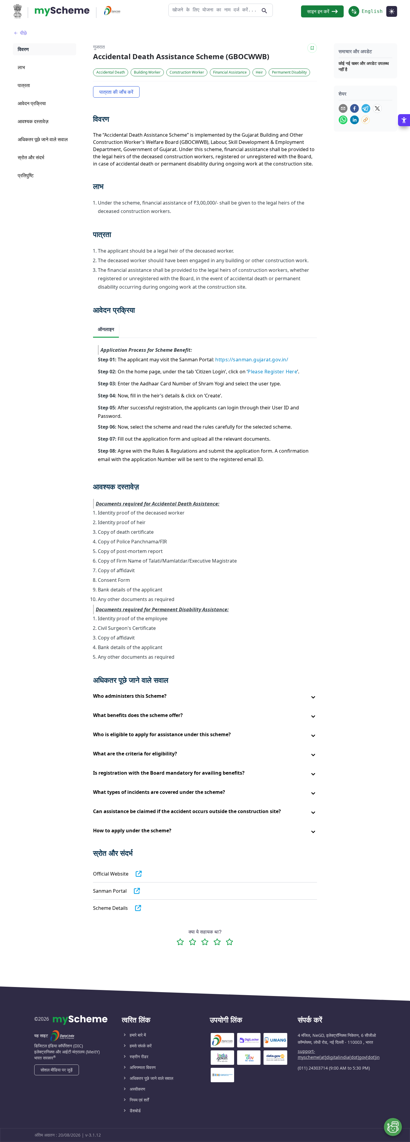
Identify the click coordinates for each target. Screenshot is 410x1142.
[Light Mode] (391, 11)
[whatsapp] (343, 119)
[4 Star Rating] (217, 942)
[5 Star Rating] (229, 942)
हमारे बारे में (138, 1035)
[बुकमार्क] (312, 48)
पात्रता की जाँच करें (116, 92)
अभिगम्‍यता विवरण (143, 1067)
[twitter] (377, 108)
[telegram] (365, 108)
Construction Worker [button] (187, 72)
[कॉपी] (365, 120)
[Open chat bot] (393, 1127)
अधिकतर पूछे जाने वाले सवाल (151, 1078)
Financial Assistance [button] (230, 72)
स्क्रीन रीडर (139, 1056)
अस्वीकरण (137, 1089)
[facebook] (354, 108)
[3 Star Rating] (205, 942)
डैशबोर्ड (135, 1110)
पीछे (23, 33)
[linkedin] (354, 119)
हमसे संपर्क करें (141, 1046)
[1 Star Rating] (180, 942)
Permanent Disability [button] (289, 72)
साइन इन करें (318, 11)
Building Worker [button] (147, 72)
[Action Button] (62, 11)
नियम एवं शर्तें (139, 1100)
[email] (343, 108)
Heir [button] (259, 72)
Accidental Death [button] (110, 72)
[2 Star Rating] (192, 942)
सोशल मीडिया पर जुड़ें (57, 1070)
